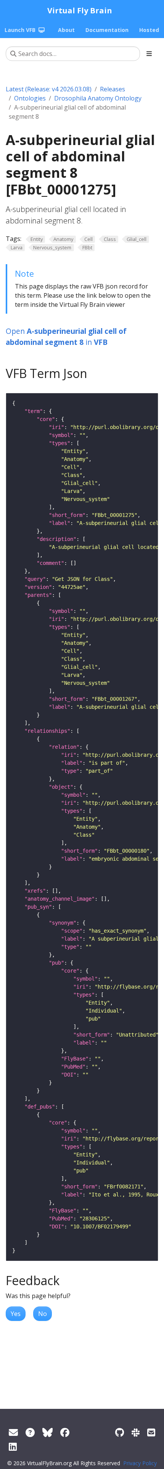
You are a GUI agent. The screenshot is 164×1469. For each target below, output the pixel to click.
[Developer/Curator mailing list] (151, 1432)
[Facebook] (64, 1432)
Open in (66, 336)
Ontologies (30, 98)
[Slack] (136, 1432)
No (42, 1313)
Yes (16, 1313)
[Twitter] (47, 1432)
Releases (112, 89)
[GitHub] (119, 1432)
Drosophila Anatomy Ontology (97, 98)
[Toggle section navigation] (149, 53)
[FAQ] (30, 1432)
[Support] (13, 1432)
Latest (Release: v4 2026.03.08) (49, 89)
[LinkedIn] (13, 1446)
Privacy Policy (140, 1463)
